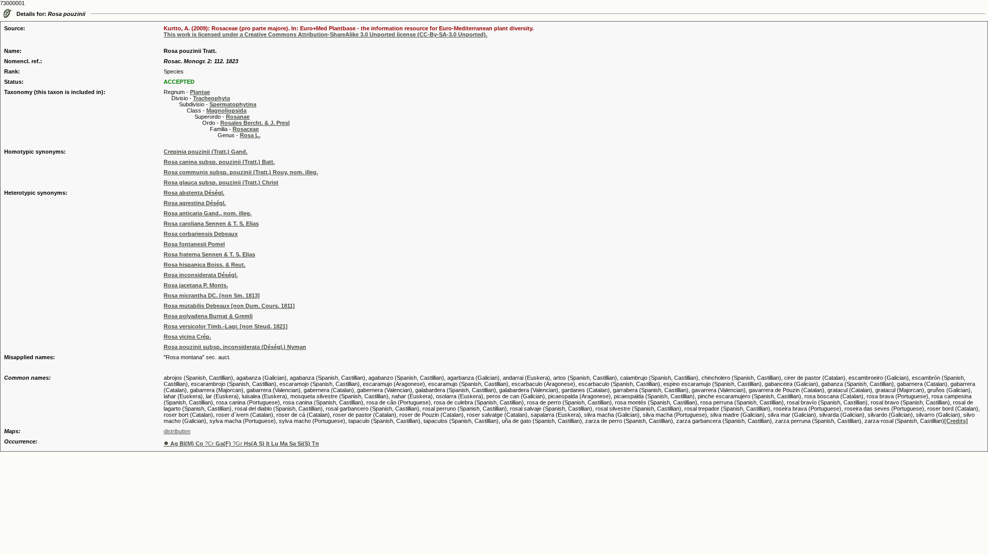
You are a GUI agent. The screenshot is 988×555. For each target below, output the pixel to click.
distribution (177, 431)
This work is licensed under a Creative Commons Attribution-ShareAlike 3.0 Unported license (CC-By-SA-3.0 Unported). (325, 34)
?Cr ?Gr (241, 443)
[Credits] (956, 421)
